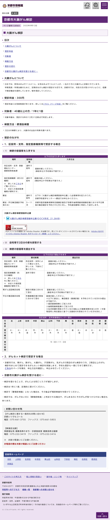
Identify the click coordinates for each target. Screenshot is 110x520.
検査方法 (9, 61)
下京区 (67, 459)
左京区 (28, 459)
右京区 (85, 459)
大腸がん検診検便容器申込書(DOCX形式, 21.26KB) (35, 218)
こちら (18, 184)
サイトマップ (72, 477)
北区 (9, 459)
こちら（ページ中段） (52, 104)
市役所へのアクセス (11, 489)
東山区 (47, 459)
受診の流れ (10, 66)
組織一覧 (26, 489)
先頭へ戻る (102, 516)
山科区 (57, 459)
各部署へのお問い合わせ (43, 489)
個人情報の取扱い (34, 477)
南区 (76, 459)
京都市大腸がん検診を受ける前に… (21, 71)
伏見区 (10, 464)
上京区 (18, 459)
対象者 (8, 56)
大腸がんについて (13, 46)
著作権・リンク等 (54, 477)
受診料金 (9, 51)
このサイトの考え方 (13, 477)
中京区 (38, 459)
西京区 (94, 459)
